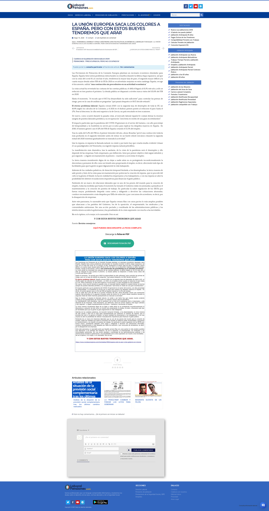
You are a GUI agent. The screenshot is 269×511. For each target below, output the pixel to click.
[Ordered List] (97, 444)
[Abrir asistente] (263, 505)
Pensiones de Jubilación (106, 15)
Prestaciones (128, 15)
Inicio (70, 15)
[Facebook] (186, 6)
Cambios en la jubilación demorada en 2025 (92, 59)
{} (112, 444)
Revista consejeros (87, 223)
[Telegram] (200, 6)
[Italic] (88, 444)
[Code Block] (106, 444)
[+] (115, 444)
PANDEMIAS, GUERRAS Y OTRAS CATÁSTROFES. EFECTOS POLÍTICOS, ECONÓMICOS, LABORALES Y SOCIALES (114, 42)
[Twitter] (191, 6)
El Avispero (143, 15)
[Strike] (94, 444)
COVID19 (156, 15)
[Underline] (91, 444)
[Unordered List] (100, 444)
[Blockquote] (103, 444)
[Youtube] (195, 6)
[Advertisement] (182, 143)
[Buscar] (201, 15)
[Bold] (85, 444)
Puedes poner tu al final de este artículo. (103, 67)
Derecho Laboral (83, 15)
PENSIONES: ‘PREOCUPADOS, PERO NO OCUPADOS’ (96, 61)
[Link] (109, 444)
